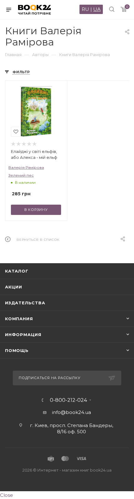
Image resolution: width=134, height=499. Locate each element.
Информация (23, 334)
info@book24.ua (71, 412)
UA (97, 9)
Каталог (16, 271)
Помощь (17, 350)
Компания (19, 318)
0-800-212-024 (68, 400)
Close (6, 495)
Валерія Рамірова (26, 167)
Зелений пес (21, 175)
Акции (13, 286)
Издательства (25, 302)
